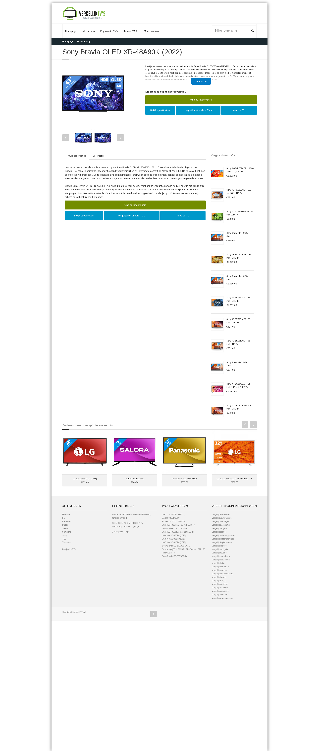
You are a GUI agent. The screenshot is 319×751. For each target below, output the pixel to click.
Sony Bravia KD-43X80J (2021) (176, 528)
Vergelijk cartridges (220, 521)
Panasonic (67, 521)
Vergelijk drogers (219, 528)
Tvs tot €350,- (131, 31)
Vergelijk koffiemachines (223, 539)
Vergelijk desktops (220, 584)
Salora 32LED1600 (134, 478)
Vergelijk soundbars (221, 556)
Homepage (71, 31)
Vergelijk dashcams (221, 525)
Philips (65, 525)
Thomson (66, 542)
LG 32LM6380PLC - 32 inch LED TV (234, 478)
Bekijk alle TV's (69, 549)
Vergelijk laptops (219, 546)
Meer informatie (152, 31)
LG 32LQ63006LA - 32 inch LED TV (178, 532)
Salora (65, 528)
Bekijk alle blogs (121, 532)
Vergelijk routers (219, 553)
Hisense (66, 514)
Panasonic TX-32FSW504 (184, 478)
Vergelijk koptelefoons (222, 542)
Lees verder (201, 81)
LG (63, 518)
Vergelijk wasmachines (222, 598)
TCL (64, 539)
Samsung (66, 532)
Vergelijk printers (219, 570)
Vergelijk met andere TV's (198, 110)
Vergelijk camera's (220, 567)
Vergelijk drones (219, 532)
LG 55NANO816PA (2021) (174, 542)
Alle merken (88, 31)
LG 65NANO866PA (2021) (174, 535)
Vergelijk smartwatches (222, 574)
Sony (64, 535)
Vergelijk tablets (219, 577)
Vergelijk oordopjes (220, 591)
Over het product (77, 156)
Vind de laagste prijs (201, 99)
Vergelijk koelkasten (221, 514)
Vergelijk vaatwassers (221, 518)
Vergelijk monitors (220, 587)
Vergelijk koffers (219, 563)
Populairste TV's (109, 31)
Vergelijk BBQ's (219, 581)
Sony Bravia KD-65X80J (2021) (176, 556)
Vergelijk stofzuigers (221, 560)
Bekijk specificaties (160, 110)
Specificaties (98, 156)
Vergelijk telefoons (220, 594)
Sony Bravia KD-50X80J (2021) (176, 546)
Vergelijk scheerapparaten (223, 535)
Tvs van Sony (83, 41)
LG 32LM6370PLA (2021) (85, 478)
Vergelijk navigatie (220, 549)
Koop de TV (239, 110)
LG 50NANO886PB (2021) (174, 539)
